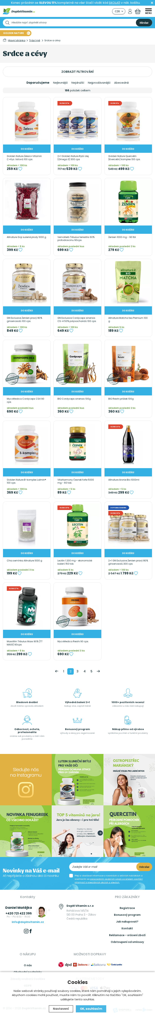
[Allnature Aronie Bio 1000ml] (128, 444)
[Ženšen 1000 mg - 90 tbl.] (128, 201)
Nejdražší (77, 83)
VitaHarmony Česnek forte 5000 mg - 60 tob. (75, 481)
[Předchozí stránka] (56, 671)
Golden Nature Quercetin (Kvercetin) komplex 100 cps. (124, 158)
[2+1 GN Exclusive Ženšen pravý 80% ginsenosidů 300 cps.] (128, 525)
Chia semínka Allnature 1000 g (24, 560)
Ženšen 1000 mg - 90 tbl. (122, 237)
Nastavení (61, 1009)
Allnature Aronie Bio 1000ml (123, 479)
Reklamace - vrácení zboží (127, 935)
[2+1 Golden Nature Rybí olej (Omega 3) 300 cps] (77, 120)
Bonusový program (127, 915)
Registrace (127, 908)
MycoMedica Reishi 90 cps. (73, 641)
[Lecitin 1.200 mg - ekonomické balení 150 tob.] (77, 525)
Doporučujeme (37, 83)
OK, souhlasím (91, 1009)
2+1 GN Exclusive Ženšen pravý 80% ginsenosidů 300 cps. (128, 562)
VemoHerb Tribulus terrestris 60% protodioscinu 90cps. (76, 239)
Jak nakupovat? (127, 921)
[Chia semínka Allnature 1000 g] (26, 525)
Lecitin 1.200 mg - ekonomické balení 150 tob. (74, 562)
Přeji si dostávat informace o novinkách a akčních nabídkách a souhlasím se (109, 879)
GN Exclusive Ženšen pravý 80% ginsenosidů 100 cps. (24, 319)
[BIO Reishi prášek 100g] (128, 363)
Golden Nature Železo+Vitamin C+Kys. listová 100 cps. (24, 158)
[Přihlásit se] (130, 11)
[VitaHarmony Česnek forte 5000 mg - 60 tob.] (77, 444)
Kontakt (127, 928)
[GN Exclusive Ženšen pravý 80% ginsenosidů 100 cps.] (26, 282)
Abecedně (121, 83)
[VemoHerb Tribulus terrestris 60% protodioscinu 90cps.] (77, 201)
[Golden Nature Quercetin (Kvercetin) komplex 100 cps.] (128, 120)
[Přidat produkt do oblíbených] (20, 169)
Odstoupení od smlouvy (127, 942)
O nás (28, 965)
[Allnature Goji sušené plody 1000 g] (26, 201)
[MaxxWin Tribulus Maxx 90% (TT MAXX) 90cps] (26, 606)
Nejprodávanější (99, 83)
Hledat (144, 22)
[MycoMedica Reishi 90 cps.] (77, 606)
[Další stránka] (98, 671)
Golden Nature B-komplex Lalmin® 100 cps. (26, 481)
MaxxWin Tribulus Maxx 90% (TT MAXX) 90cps (25, 643)
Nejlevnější (60, 83)
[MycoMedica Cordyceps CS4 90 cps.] (26, 363)
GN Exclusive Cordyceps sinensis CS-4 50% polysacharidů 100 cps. (77, 319)
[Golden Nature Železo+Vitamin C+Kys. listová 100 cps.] (26, 120)
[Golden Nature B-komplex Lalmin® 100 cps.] (26, 444)
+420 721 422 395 (18, 913)
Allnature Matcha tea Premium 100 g (128, 319)
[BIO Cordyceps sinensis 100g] (77, 363)
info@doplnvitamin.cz (28, 922)
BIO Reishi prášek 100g (121, 398)
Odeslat (144, 866)
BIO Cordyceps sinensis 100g (74, 398)
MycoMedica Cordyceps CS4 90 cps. (25, 400)
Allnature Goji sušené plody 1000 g (26, 237)
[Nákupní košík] (138, 11)
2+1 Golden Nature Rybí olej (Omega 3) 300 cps (73, 158)
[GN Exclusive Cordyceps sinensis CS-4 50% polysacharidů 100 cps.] (77, 282)
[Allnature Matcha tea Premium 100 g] (128, 282)
